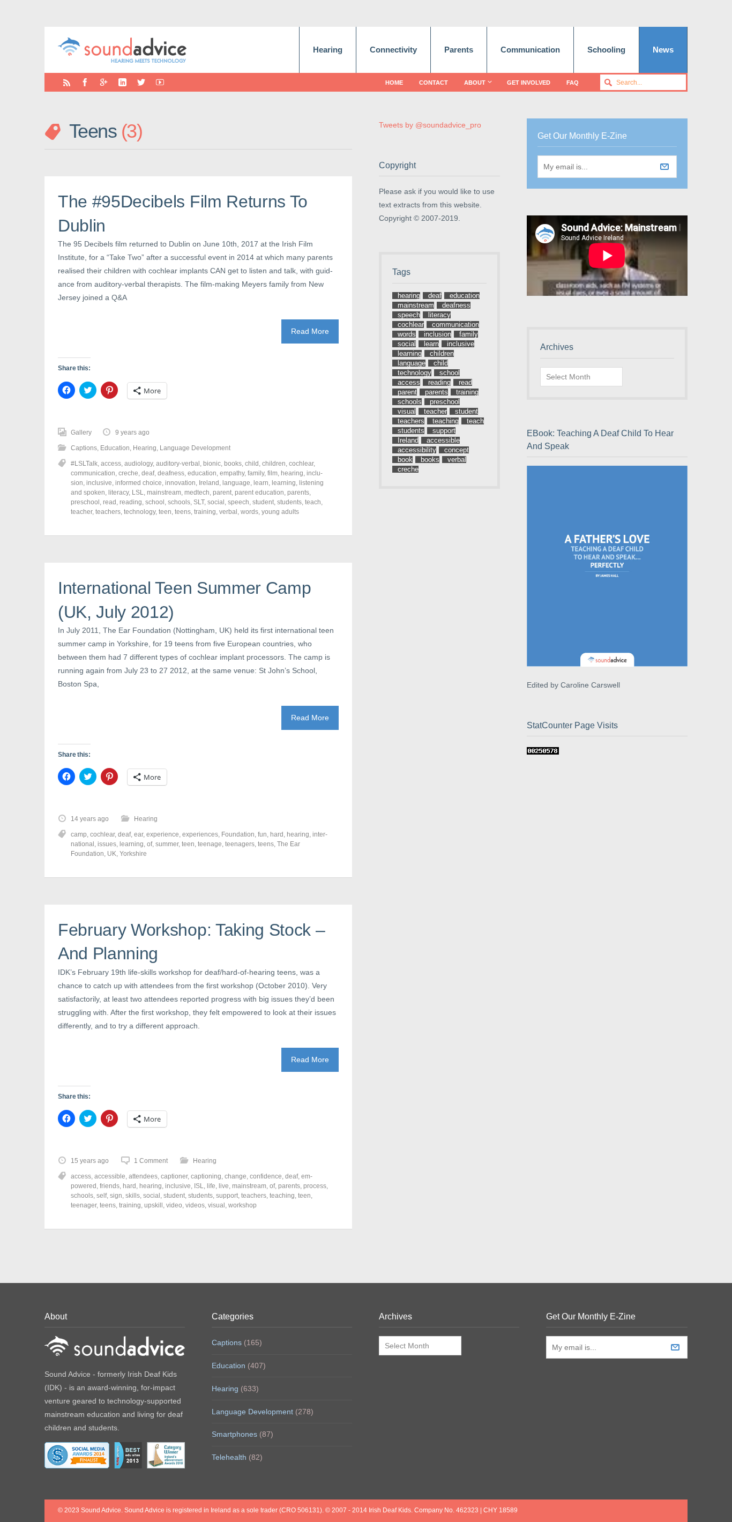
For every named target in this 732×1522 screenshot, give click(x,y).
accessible (109, 1176)
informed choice (138, 483)
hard (276, 834)
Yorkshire (133, 853)
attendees (143, 1176)
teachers (108, 512)
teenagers (240, 844)
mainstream (164, 492)
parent (222, 492)
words (249, 512)
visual (216, 1205)
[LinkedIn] (122, 82)
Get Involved (528, 82)
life (211, 1186)
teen (165, 512)
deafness (171, 473)
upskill (153, 1205)
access (111, 463)
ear (138, 834)
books (233, 463)
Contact (433, 82)
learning (284, 483)
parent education (259, 492)
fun (262, 834)
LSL (138, 492)
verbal (228, 512)
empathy (232, 473)
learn (260, 483)
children (274, 463)
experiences (200, 834)
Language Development (195, 448)
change (236, 1176)
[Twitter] (141, 82)
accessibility (417, 449)
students (289, 502)
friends (109, 1186)
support (227, 1195)
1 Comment (151, 1161)
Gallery (81, 432)
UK (111, 853)
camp (79, 834)
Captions (84, 448)
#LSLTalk (84, 463)
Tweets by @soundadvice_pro (430, 125)
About (474, 82)
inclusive (99, 483)
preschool (85, 502)
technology (139, 512)
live (224, 1186)
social (216, 502)
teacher (81, 512)
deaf (147, 473)
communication (93, 473)
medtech (197, 492)
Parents (458, 49)
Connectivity (393, 49)
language (236, 483)
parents (298, 492)
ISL (199, 1186)
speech (238, 502)
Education (115, 448)
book (405, 459)
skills (132, 1195)
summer (166, 844)
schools (179, 502)
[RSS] (67, 82)
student (263, 502)
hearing (292, 473)
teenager (83, 1205)
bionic (212, 463)
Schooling (606, 49)
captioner (174, 1176)
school (155, 502)
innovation (180, 483)
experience (162, 834)
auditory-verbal (178, 463)
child (252, 463)
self (101, 1195)
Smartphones (234, 1434)
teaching (282, 1195)
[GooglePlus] (103, 82)
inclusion (437, 334)
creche (128, 473)
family (256, 473)
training (205, 512)
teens (183, 512)
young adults (280, 512)
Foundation (238, 834)
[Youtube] (160, 82)
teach (313, 502)
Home (394, 82)
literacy (118, 492)
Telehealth (229, 1457)
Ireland (209, 483)
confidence (266, 1176)
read (109, 502)
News (663, 49)
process (314, 1186)
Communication (530, 49)
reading (130, 502)
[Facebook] (85, 82)
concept (456, 449)
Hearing (327, 49)
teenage (210, 844)
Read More (310, 331)
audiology (138, 463)
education (202, 473)
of (149, 844)
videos (195, 1205)
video (174, 1205)
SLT (198, 502)
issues (107, 844)
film (272, 473)
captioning (206, 1176)
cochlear (301, 463)
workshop (242, 1205)
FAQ (572, 82)
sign (116, 1195)
